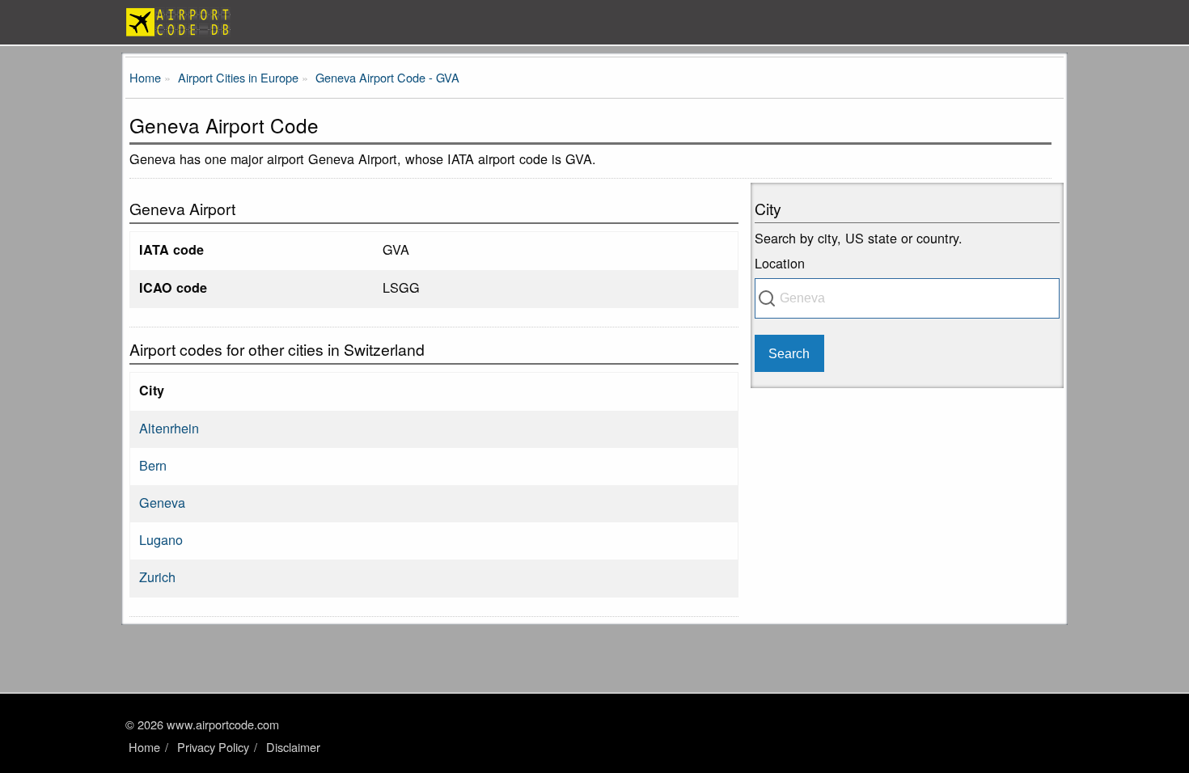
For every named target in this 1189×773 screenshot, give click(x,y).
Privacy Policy (213, 746)
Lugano (161, 539)
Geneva (162, 502)
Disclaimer (293, 746)
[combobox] (907, 298)
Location (780, 262)
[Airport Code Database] (594, 22)
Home (144, 746)
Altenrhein (169, 427)
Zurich (157, 576)
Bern (153, 465)
